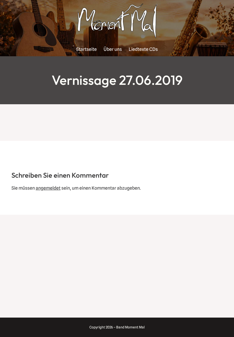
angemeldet (48, 188)
